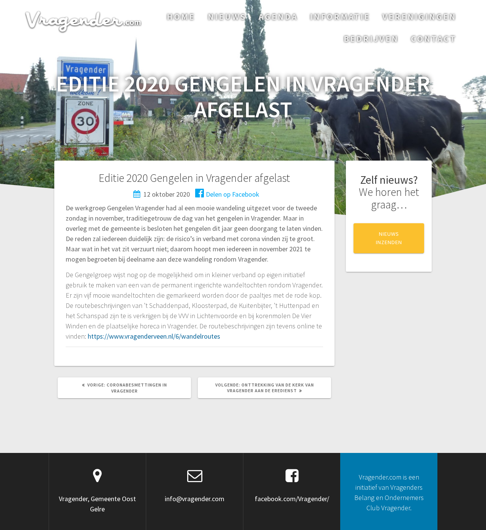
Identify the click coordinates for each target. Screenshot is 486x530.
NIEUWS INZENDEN (389, 238)
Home (181, 16)
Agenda (278, 16)
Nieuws (227, 16)
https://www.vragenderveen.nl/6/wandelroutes (154, 336)
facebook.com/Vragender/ (292, 498)
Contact (433, 38)
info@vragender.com (194, 498)
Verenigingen (419, 16)
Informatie (340, 16)
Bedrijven (371, 38)
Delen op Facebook (232, 194)
